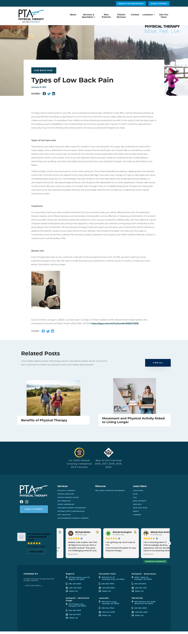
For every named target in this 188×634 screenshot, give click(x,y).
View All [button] (158, 363)
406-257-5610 (140, 584)
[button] (169, 543)
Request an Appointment (131, 3)
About (73, 14)
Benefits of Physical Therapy (44, 420)
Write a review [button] (36, 551)
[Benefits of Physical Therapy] (53, 398)
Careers (137, 515)
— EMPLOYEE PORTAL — (33, 585)
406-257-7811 (75, 614)
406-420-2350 (74, 584)
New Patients (106, 15)
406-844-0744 (107, 608)
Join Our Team (163, 15)
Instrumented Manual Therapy (73, 518)
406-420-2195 (75, 588)
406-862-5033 (140, 608)
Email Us (73, 591)
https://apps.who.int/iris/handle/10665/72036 (115, 323)
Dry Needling (64, 501)
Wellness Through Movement (110, 490)
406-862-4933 (141, 612)
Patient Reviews (121, 15)
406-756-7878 (74, 610)
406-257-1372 (141, 588)
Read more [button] (65, 554)
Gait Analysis (64, 515)
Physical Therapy (66, 490)
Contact (135, 14)
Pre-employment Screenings (72, 508)
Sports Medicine (66, 494)
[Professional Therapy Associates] (31, 21)
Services (137, 504)
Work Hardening (66, 504)
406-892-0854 (108, 588)
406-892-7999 (107, 584)
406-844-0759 (108, 612)
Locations (147, 14)
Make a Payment (159, 3)
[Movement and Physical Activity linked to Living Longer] (134, 396)
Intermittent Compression (71, 511)
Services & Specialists (88, 15)
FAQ (135, 497)
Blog (135, 494)
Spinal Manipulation (68, 497)
